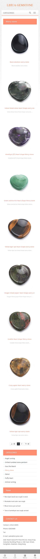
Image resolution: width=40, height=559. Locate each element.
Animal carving (10, 482)
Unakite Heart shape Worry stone (19, 339)
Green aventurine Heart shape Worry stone (19, 201)
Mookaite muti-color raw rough (15, 501)
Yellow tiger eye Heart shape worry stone (19, 247)
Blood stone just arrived (12, 506)
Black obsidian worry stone (19, 62)
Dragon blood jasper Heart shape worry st (19, 293)
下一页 (27, 444)
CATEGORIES (8, 13)
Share (5, 558)
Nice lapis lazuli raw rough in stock (16, 497)
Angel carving (10, 458)
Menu (25, 558)
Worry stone (9, 470)
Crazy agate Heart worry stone (19, 385)
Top (35, 558)
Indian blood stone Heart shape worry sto (19, 108)
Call (15, 558)
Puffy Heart (9, 478)
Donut (7, 474)
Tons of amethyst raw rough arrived (16, 510)
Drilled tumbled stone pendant (16, 462)
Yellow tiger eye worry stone (19, 431)
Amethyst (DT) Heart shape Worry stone (19, 154)
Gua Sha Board (10, 466)
